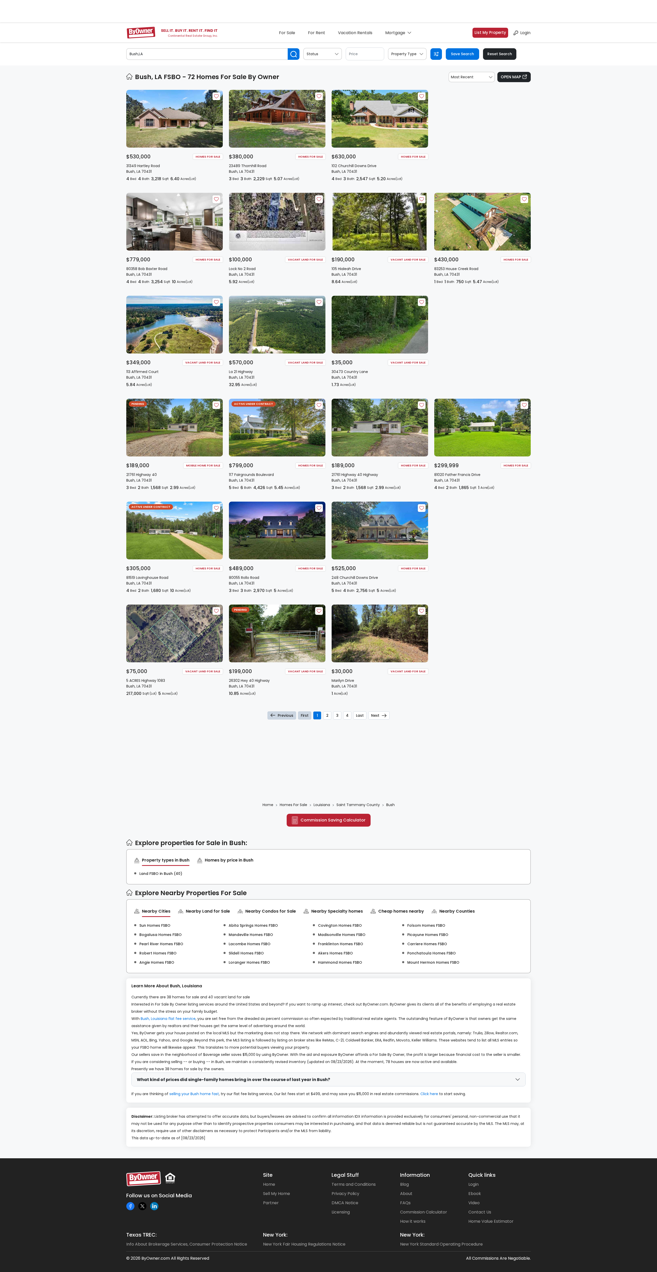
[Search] (293, 54)
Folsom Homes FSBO (426, 925)
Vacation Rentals (355, 33)
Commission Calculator (423, 1212)
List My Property (490, 32)
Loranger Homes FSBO (249, 962)
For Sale (287, 33)
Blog (404, 1184)
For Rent (316, 33)
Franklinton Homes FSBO (340, 943)
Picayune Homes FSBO (427, 934)
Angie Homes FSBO (156, 962)
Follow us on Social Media (159, 1195)
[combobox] (472, 77)
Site (268, 1175)
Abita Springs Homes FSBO (253, 925)
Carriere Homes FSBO (427, 943)
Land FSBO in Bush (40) (160, 873)
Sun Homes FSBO (154, 925)
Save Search (462, 53)
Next (375, 715)
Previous (285, 715)
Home (269, 1184)
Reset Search (499, 53)
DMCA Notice (345, 1203)
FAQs (405, 1203)
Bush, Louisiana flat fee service (168, 1018)
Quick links (482, 1175)
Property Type (404, 53)
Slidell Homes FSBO (246, 953)
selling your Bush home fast (194, 1093)
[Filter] (436, 54)
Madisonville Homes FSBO (341, 934)
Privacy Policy (345, 1194)
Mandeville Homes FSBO (251, 934)
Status (312, 53)
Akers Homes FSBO (335, 953)
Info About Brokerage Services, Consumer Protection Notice (186, 1244)
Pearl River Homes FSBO (161, 943)
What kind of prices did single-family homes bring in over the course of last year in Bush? (233, 1080)
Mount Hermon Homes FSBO (433, 962)
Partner (271, 1203)
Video (474, 1203)
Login (525, 33)
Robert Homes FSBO (158, 953)
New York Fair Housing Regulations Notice (304, 1244)
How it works (413, 1221)
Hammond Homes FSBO (340, 962)
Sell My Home (276, 1194)
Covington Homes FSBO (340, 925)
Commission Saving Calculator (333, 820)
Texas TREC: (141, 1234)
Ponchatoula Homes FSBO (431, 953)
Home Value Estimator (491, 1221)
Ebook (474, 1194)
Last (360, 715)
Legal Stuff (345, 1175)
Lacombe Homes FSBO (249, 943)
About (406, 1194)
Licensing (341, 1212)
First (304, 715)
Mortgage (395, 33)
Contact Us (479, 1212)
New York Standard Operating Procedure (441, 1244)
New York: (275, 1234)
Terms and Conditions (354, 1184)
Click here (429, 1093)
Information (415, 1175)
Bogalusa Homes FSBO (160, 934)
